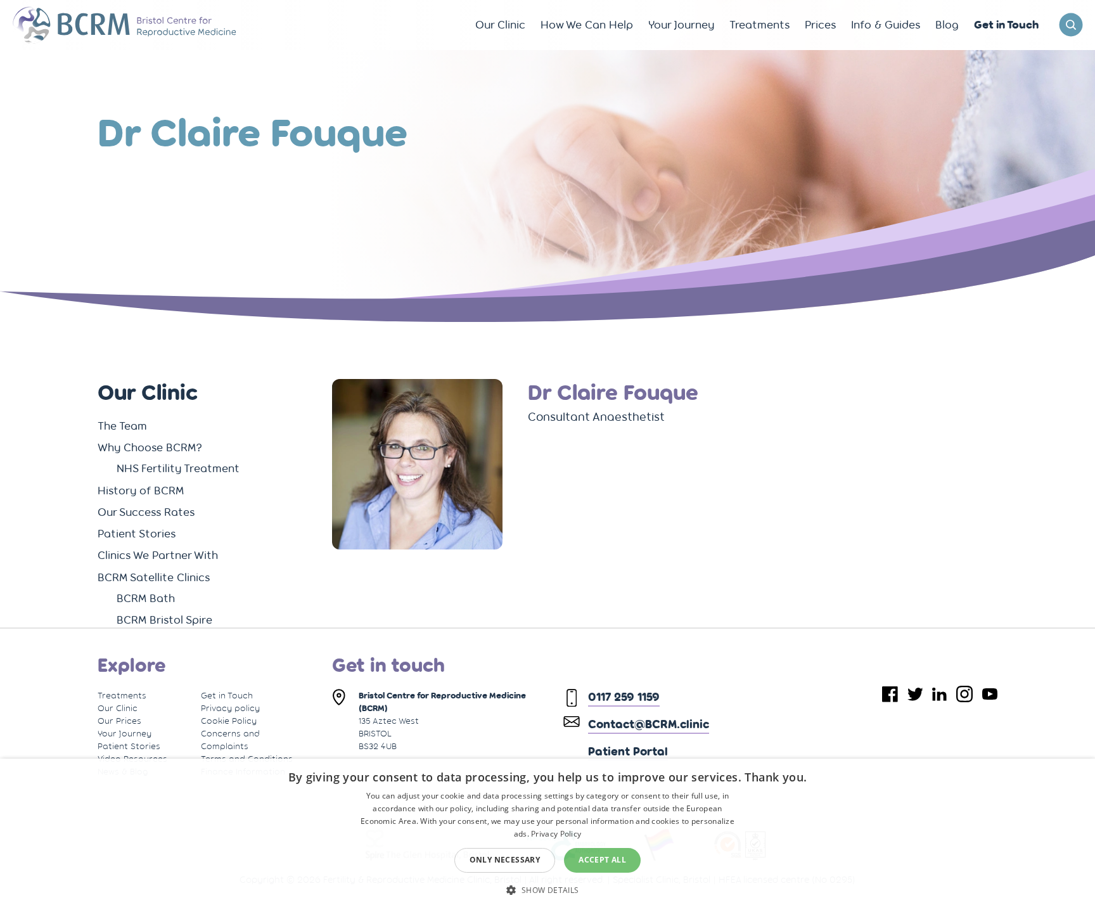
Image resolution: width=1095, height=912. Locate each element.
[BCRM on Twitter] (915, 694)
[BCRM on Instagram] (964, 694)
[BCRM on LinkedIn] (939, 694)
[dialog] (547, 835)
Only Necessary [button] (505, 859)
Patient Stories (129, 746)
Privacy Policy (556, 833)
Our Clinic (118, 708)
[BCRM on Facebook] (890, 694)
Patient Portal (628, 751)
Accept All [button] (602, 859)
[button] (547, 889)
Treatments (122, 695)
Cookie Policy (229, 721)
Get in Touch (227, 695)
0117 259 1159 (624, 696)
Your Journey (124, 733)
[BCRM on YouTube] (989, 694)
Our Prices (119, 721)
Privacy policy (230, 708)
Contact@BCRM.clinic (648, 724)
